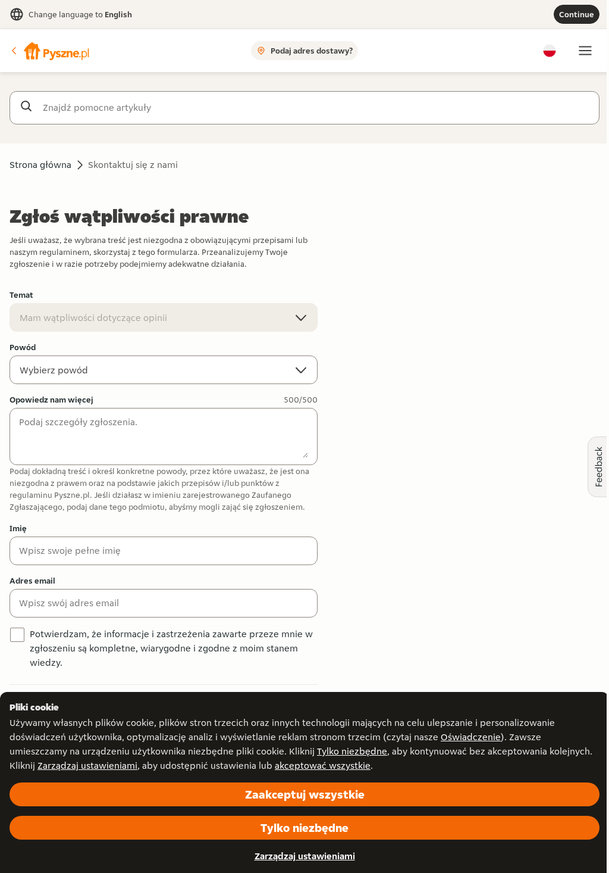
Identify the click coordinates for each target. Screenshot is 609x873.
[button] (49, 50)
